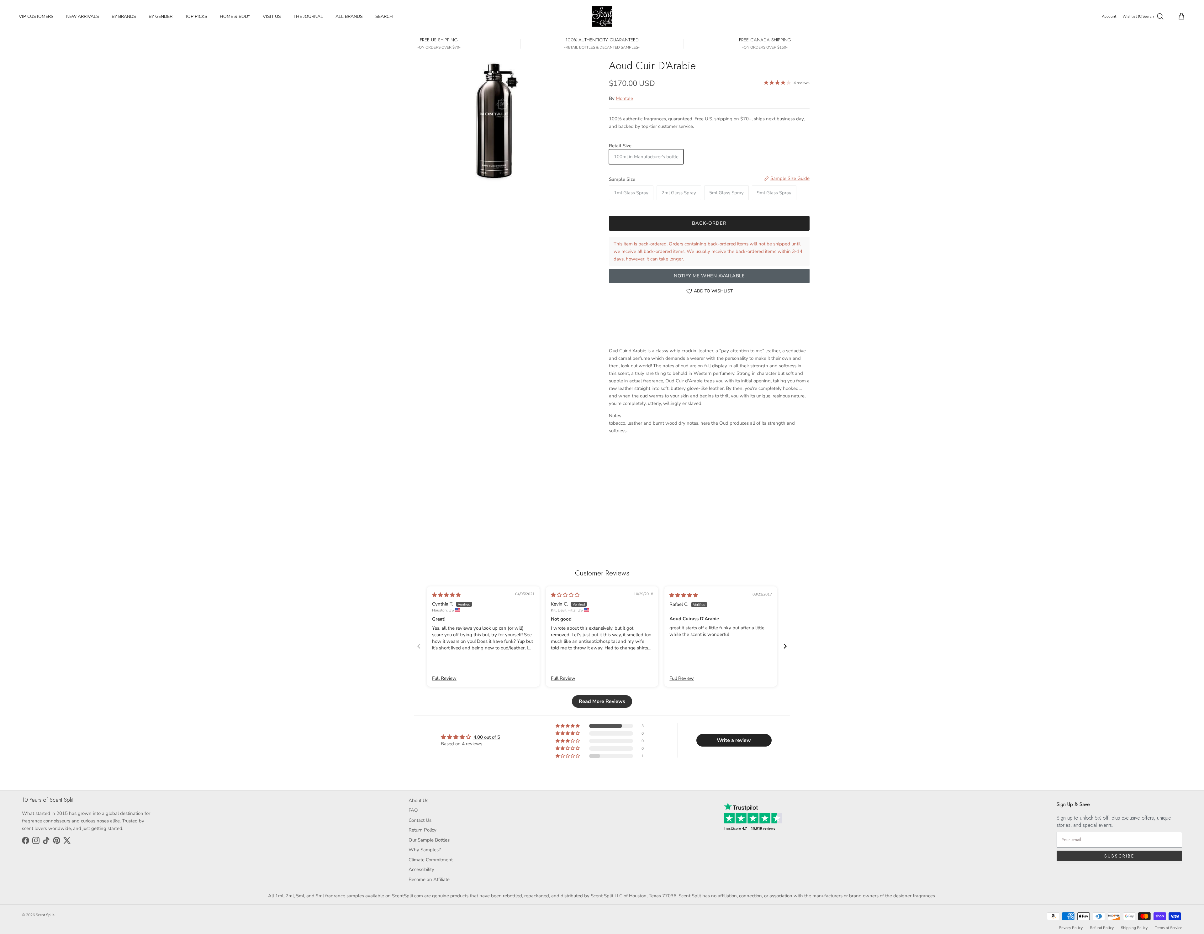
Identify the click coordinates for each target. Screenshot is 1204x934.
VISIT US (272, 16)
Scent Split (45, 914)
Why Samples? (425, 850)
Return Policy (422, 830)
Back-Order (709, 223)
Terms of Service (1168, 927)
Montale (624, 98)
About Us (418, 800)
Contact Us (420, 820)
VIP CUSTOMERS (36, 16)
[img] (446, 595)
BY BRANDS (124, 16)
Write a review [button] (734, 740)
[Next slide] (785, 646)
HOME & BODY (235, 16)
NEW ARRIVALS (82, 16)
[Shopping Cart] (1180, 17)
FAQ (413, 810)
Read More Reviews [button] (602, 701)
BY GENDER (160, 16)
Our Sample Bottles (429, 840)
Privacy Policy (1071, 927)
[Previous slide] (419, 646)
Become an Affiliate (429, 879)
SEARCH (384, 16)
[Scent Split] (602, 16)
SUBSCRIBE (1119, 856)
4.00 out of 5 (486, 737)
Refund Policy (1102, 927)
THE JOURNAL (308, 16)
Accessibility (421, 869)
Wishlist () (1132, 16)
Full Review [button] (444, 678)
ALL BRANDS (349, 16)
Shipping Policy (1134, 927)
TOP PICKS (196, 16)
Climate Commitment (431, 860)
